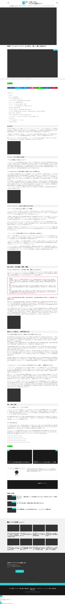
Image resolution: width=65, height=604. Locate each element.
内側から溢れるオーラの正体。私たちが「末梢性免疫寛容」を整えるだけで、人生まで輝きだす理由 (39, 548)
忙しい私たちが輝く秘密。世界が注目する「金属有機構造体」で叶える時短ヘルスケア (26, 548)
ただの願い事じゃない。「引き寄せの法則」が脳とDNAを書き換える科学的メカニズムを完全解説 (52, 548)
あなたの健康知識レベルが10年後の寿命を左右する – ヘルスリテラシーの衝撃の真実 (34, 509)
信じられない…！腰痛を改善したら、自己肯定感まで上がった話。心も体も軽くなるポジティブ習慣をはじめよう (37, 497)
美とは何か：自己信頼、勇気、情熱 (14, 107)
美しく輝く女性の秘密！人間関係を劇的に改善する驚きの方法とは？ (30, 503)
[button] (32, 596)
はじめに (10, 95)
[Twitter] (18, 88)
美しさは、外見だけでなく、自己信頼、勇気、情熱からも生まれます (20, 109)
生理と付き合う (30, 5)
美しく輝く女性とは (13, 121)
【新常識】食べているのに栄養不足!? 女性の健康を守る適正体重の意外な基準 (52, 534)
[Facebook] (11, 88)
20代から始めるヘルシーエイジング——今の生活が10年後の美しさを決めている (26, 534)
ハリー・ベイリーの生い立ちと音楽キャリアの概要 (17, 104)
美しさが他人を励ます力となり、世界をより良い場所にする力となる (20, 114)
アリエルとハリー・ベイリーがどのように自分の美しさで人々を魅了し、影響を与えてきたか (24, 116)
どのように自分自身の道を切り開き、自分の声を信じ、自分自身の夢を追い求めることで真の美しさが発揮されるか (27, 111)
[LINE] (39, 88)
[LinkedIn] (46, 88)
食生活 (45, 5)
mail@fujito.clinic (11, 567)
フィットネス (41, 5)
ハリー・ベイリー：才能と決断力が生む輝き (15, 102)
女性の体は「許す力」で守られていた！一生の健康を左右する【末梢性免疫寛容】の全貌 (13, 548)
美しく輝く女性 (11, 118)
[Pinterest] (54, 88)
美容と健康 (20, 5)
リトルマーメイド (23, 48)
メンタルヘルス (35, 5)
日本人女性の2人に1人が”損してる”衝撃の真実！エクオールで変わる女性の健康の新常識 (39, 534)
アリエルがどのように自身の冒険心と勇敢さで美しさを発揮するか (20, 100)
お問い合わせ (53, 5)
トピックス (16, 5)
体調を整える (25, 5)
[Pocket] (32, 88)
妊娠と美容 (48, 5)
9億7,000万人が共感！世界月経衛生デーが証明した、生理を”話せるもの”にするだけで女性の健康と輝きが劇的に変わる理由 (13, 535)
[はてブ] (25, 88)
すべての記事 (11, 5)
